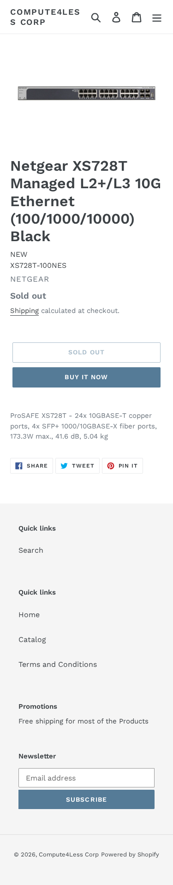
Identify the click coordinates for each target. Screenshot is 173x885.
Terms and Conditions (57, 664)
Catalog (32, 639)
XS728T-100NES (38, 265)
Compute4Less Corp (45, 17)
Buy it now (86, 377)
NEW (18, 254)
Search (30, 550)
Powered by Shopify (130, 854)
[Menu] (157, 16)
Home (29, 614)
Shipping (24, 311)
